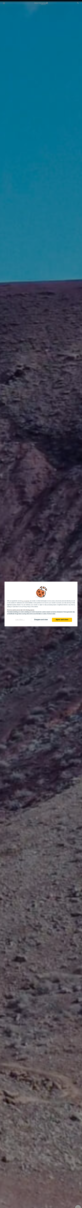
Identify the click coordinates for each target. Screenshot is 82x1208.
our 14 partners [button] (25, 601)
